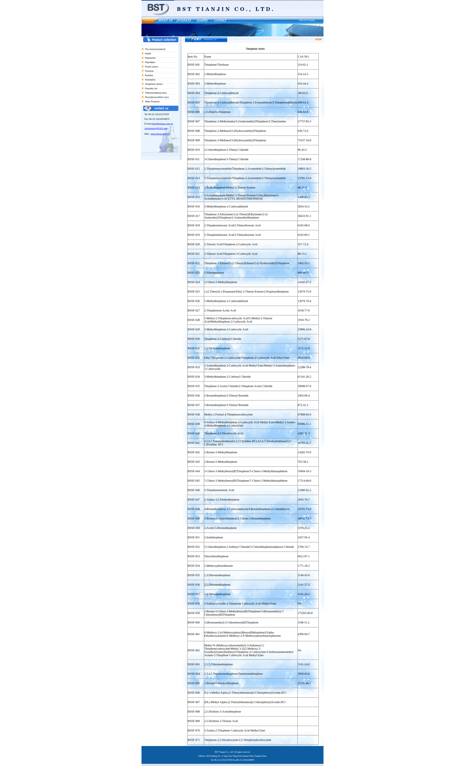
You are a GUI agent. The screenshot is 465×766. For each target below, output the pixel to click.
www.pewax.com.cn (160, 134)
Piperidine (150, 62)
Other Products (152, 101)
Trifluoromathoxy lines (156, 93)
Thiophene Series (154, 84)
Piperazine (150, 58)
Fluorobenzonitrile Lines (157, 97)
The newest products (155, 49)
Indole (148, 53)
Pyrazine (149, 71)
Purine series (151, 66)
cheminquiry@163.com (155, 128)
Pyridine (149, 75)
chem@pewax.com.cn (162, 124)
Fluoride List (151, 88)
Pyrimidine (150, 80)
